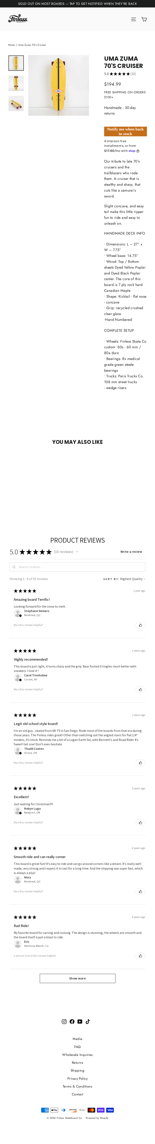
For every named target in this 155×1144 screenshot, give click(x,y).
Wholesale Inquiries (77, 1054)
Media (77, 1038)
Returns (77, 1062)
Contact (77, 1094)
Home (11, 45)
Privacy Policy (77, 1078)
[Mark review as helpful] (140, 625)
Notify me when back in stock (125, 131)
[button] (77, 551)
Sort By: (111, 579)
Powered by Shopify (97, 1118)
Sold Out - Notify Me (19, 459)
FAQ (77, 1046)
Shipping (78, 1070)
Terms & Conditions (77, 1086)
